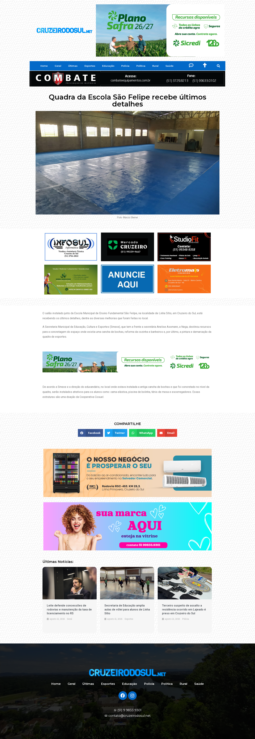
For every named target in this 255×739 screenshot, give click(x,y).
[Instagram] (132, 695)
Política (140, 65)
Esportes (89, 65)
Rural (155, 65)
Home (44, 65)
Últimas (73, 65)
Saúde (169, 65)
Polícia (125, 65)
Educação (108, 65)
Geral (58, 65)
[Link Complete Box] (69, 600)
